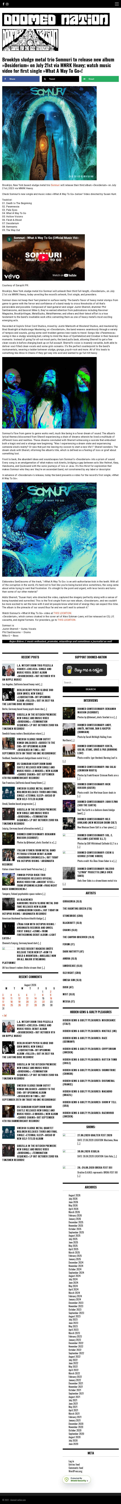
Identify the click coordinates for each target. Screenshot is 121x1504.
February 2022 (75, 1376)
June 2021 (73, 1403)
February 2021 (75, 1417)
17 (3, 1001)
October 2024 (75, 1269)
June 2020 (73, 1444)
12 (19, 998)
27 (27, 1005)
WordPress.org (75, 1471)
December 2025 (76, 1222)
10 (3, 998)
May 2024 (73, 1286)
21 (35, 1001)
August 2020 (75, 1437)
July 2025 (73, 1239)
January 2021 (75, 1420)
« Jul (4, 1015)
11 (11, 998)
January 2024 (75, 1299)
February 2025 (75, 1255)
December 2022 (76, 1343)
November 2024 (76, 1266)
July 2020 (73, 1440)
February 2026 (75, 1215)
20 (27, 1001)
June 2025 (73, 1242)
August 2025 (74, 1235)
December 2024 (76, 1262)
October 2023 (75, 1309)
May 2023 (73, 1326)
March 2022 (74, 1373)
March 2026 (74, 1212)
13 (27, 998)
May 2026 (73, 1205)
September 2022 (76, 1353)
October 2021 (75, 1390)
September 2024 (76, 1272)
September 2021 (76, 1393)
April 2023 (73, 1329)
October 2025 (75, 1229)
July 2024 (73, 1279)
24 (3, 1005)
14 (35, 998)
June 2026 (73, 1202)
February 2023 (75, 1336)
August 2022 (74, 1356)
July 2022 (73, 1360)
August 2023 (74, 1316)
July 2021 (73, 1400)
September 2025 (76, 1232)
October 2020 (75, 1430)
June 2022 (73, 1363)
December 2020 (76, 1424)
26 (19, 1005)
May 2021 (73, 1407)
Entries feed (74, 1464)
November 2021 (76, 1386)
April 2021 (73, 1410)
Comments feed (76, 1468)
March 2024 (74, 1293)
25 (11, 1005)
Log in (71, 1461)
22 (43, 1001)
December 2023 (76, 1303)
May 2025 (73, 1246)
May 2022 (73, 1366)
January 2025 (75, 1259)
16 (51, 998)
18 (11, 1001)
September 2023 (76, 1313)
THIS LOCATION (62, 613)
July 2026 (73, 1198)
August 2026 (74, 1195)
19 (19, 1001)
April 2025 (73, 1249)
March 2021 (74, 1413)
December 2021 (76, 1383)
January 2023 (75, 1340)
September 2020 (76, 1434)
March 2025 (74, 1252)
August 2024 (75, 1276)
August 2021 (74, 1397)
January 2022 (75, 1380)
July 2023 (73, 1319)
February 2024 (75, 1296)
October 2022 (75, 1350)
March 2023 (74, 1333)
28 (35, 1005)
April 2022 (73, 1370)
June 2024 (73, 1282)
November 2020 (76, 1427)
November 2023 (76, 1306)
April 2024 (74, 1289)
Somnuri (55, 185)
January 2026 (75, 1219)
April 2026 (73, 1209)
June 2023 (73, 1323)
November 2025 (76, 1225)
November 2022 (76, 1346)
